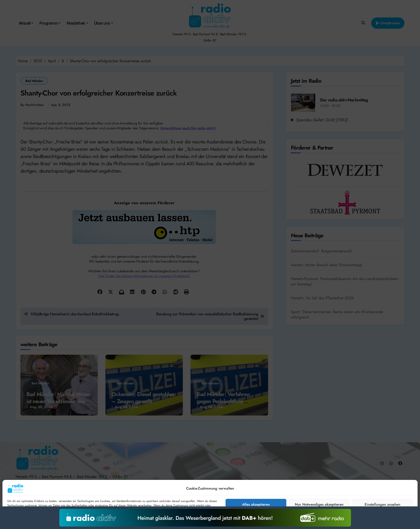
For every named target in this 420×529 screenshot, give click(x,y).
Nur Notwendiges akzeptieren (319, 504)
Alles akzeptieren (256, 504)
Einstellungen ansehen (382, 504)
